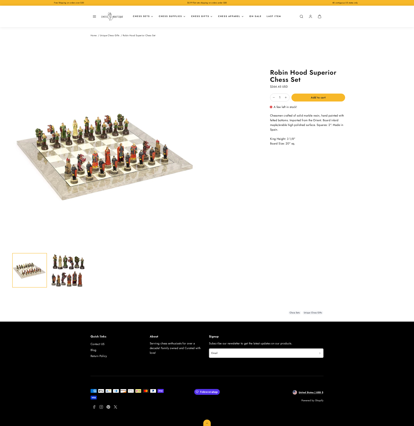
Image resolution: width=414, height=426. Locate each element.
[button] (94, 16)
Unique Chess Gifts (109, 35)
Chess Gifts (200, 16)
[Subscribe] (319, 353)
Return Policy (99, 356)
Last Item (274, 16)
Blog (93, 350)
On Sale (255, 16)
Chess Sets (141, 16)
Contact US (98, 344)
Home (94, 35)
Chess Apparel (229, 16)
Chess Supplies (170, 16)
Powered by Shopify (312, 400)
